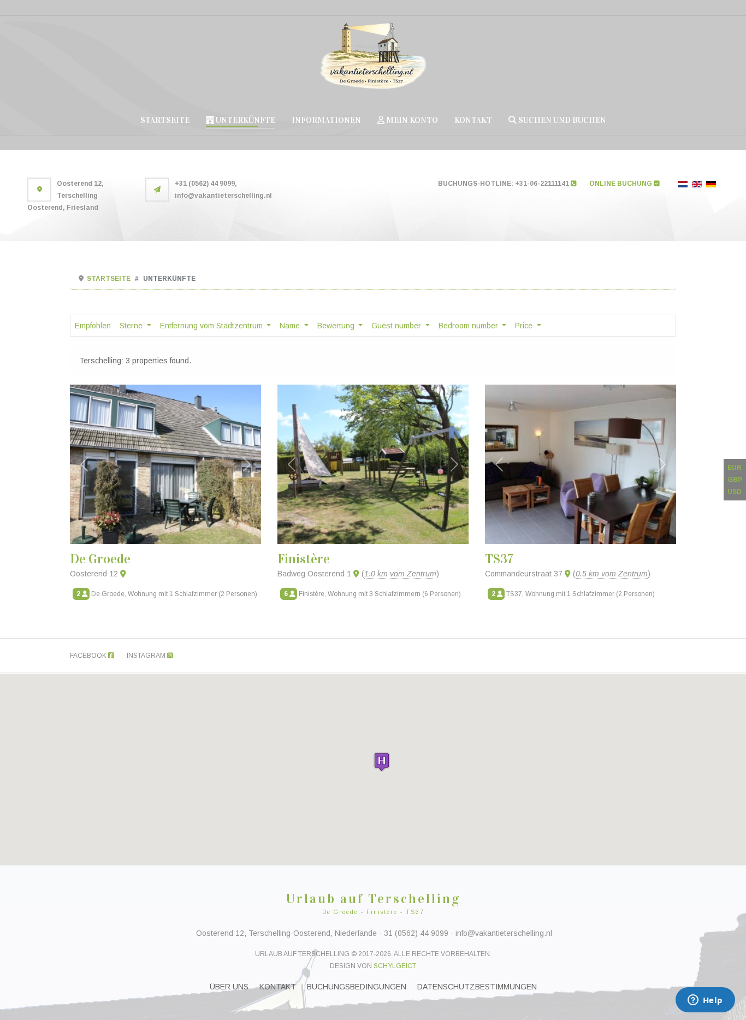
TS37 (499, 559)
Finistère (303, 559)
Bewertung (337, 325)
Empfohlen (93, 325)
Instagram (147, 655)
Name (291, 325)
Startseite (165, 120)
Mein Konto (411, 120)
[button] (381, 762)
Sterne (132, 325)
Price (525, 325)
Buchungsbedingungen (356, 986)
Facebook (89, 655)
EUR (734, 467)
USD (734, 492)
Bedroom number (469, 325)
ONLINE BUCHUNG (621, 183)
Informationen (326, 120)
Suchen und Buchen (561, 120)
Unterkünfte (244, 120)
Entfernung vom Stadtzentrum (212, 325)
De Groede (100, 559)
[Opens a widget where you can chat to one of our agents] (705, 1001)
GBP (734, 480)
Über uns (229, 986)
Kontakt (473, 120)
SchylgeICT (395, 966)
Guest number (397, 325)
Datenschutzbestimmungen (477, 986)
